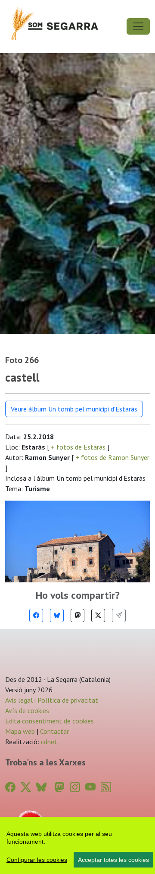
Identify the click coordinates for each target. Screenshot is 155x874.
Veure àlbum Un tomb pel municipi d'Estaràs (74, 409)
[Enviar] (119, 615)
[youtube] (90, 787)
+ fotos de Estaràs (78, 447)
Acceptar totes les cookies (113, 859)
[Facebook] (36, 615)
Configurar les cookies (36, 859)
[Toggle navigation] (138, 26)
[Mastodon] (77, 615)
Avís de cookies (27, 710)
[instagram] (75, 787)
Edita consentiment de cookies (49, 721)
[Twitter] (98, 615)
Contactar (54, 731)
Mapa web (20, 731)
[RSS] (106, 787)
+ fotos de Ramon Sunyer (111, 457)
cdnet (48, 741)
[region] (77, 845)
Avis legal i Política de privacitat (51, 700)
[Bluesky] (57, 615)
